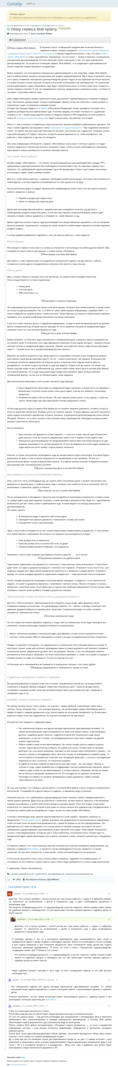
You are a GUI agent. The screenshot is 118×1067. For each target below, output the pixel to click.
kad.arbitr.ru (51, 999)
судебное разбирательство (22, 873)
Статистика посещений (17, 1064)
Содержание (19, 39)
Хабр (23, 1057)
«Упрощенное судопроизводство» (66, 128)
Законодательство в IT (20, 33)
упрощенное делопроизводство (79, 873)
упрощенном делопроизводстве (32, 118)
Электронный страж (30, 820)
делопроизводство (56, 873)
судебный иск (41, 873)
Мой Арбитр (42, 108)
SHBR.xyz (30, 3)
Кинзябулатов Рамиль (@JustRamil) (42, 879)
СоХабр (14, 3)
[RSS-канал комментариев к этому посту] (35, 887)
